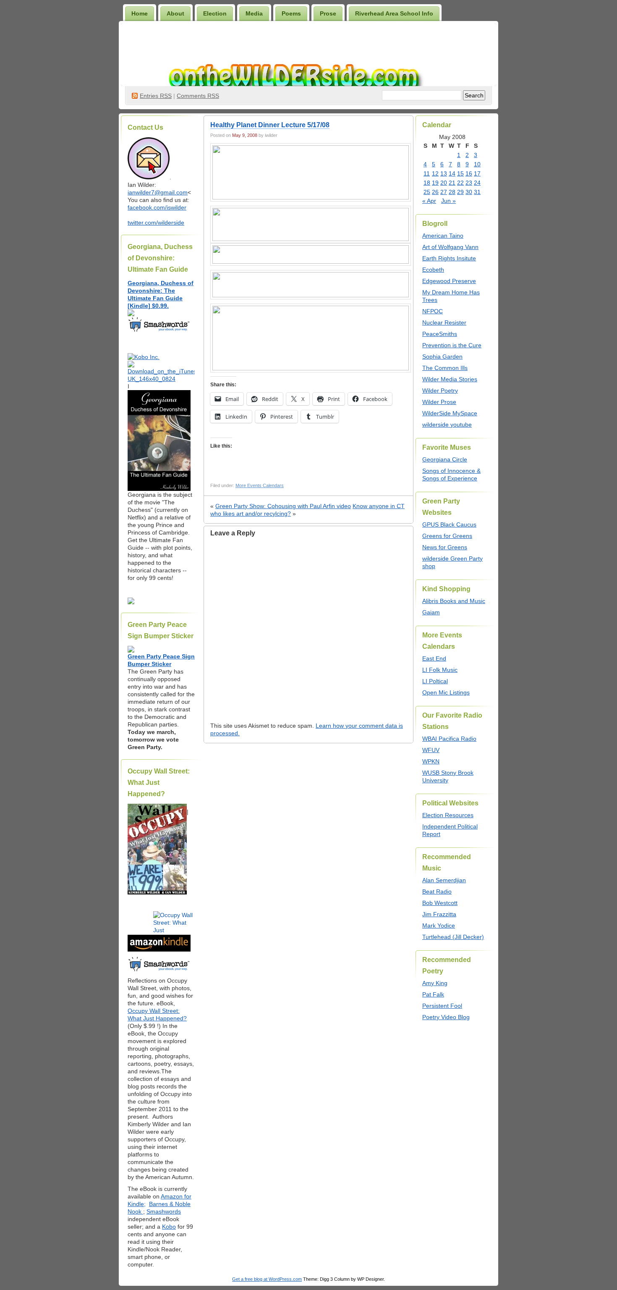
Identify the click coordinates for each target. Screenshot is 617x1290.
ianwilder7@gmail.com (158, 192)
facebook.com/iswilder (157, 207)
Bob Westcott (440, 902)
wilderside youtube (447, 424)
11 (427, 173)
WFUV (430, 750)
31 (477, 192)
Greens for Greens (447, 535)
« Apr (429, 200)
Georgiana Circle (444, 459)
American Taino (442, 235)
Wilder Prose (439, 402)
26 (435, 192)
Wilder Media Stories (449, 379)
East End (434, 658)
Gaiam (431, 612)
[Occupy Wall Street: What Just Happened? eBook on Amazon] (159, 949)
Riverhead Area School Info (394, 13)
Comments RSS (198, 95)
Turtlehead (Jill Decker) (453, 936)
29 (460, 192)
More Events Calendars (259, 485)
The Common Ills (445, 367)
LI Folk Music (440, 669)
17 (477, 173)
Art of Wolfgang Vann (450, 247)
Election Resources (447, 815)
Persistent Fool (442, 1005)
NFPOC (432, 311)
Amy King (434, 983)
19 (435, 182)
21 (452, 182)
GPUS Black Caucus (449, 524)
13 (443, 173)
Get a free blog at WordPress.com (267, 1279)
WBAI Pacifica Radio (449, 738)
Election (215, 13)
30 (468, 192)
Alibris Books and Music (453, 601)
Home (139, 13)
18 (427, 182)
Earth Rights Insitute (449, 258)
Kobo (169, 1226)
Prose (328, 13)
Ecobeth (433, 269)
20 (443, 182)
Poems (291, 13)
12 (435, 173)
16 (468, 173)
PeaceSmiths (439, 333)
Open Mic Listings (446, 692)
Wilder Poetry (440, 390)
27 (443, 192)
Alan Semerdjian (444, 880)
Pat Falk (433, 994)
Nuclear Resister (444, 322)
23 (468, 182)
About (175, 13)
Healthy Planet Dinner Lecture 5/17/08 (269, 124)
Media (254, 13)
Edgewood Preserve (449, 281)
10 (477, 164)
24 (477, 182)
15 (460, 173)
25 (427, 192)
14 (452, 173)
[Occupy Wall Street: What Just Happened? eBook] (159, 970)
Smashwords (163, 1211)
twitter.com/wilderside (156, 222)
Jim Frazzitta (439, 914)
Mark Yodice (438, 925)
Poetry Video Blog (446, 1017)
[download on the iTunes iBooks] (161, 378)
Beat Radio (437, 891)
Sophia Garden (442, 356)
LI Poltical (435, 681)
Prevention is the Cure (451, 345)
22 (460, 182)
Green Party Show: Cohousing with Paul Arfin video (283, 506)
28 (452, 192)
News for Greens (444, 547)
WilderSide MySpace (449, 413)
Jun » (448, 200)
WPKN (430, 761)
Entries (156, 95)
